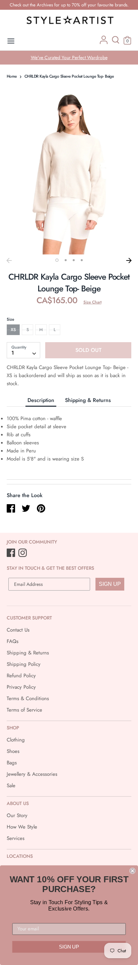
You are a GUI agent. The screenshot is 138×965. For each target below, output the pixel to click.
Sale (11, 785)
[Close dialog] (132, 871)
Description (40, 400)
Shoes (13, 751)
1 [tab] (57, 260)
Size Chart (92, 302)
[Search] (116, 42)
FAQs (12, 641)
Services (15, 838)
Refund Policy (21, 675)
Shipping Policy (24, 664)
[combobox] (23, 350)
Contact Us (18, 630)
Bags (12, 762)
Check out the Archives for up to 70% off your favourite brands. (69, 5)
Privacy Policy (21, 687)
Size (10, 319)
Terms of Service (24, 710)
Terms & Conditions (28, 698)
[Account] (104, 42)
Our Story (17, 815)
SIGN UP (110, 584)
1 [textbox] (12, 353)
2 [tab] (66, 260)
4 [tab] (82, 260)
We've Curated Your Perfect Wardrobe (69, 57)
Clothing (16, 739)
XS (13, 329)
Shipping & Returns (88, 400)
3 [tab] (74, 260)
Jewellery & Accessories (32, 774)
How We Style (22, 827)
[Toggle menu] (11, 41)
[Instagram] (23, 553)
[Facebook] (11, 553)
